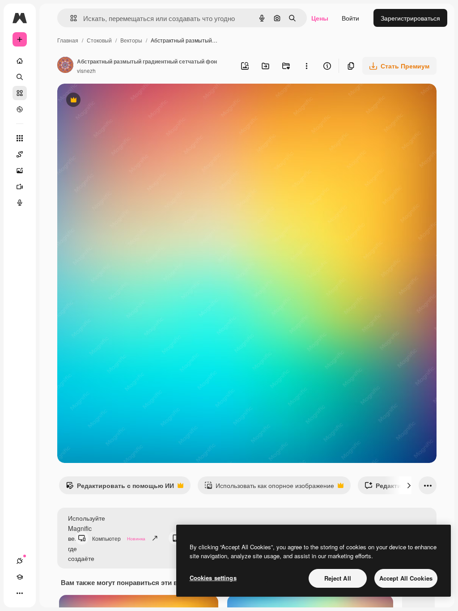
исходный (117, 101)
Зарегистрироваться (410, 17)
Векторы (131, 40)
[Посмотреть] (20, 109)
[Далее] (409, 485)
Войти (350, 17)
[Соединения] (20, 561)
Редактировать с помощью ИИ (120, 487)
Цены (319, 17)
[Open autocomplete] (70, 18)
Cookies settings (213, 577)
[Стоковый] (20, 93)
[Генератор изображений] (20, 170)
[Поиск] (20, 77)
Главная (67, 40)
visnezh (86, 70)
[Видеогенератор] (20, 186)
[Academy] (20, 577)
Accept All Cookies (406, 578)
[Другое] (20, 593)
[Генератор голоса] (20, 202)
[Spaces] (20, 154)
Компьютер (118, 538)
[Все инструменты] (20, 138)
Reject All (337, 578)
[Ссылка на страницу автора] (65, 66)
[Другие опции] (306, 66)
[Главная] (20, 61)
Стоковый (99, 40)
